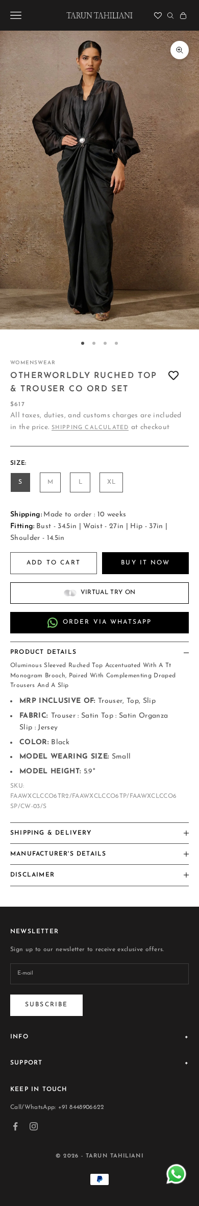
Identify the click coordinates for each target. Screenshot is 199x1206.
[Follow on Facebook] (15, 1126)
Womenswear (33, 363)
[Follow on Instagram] (34, 1126)
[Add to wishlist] (173, 376)
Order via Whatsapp (107, 622)
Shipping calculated (90, 428)
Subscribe (46, 1005)
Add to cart (54, 563)
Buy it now (145, 563)
